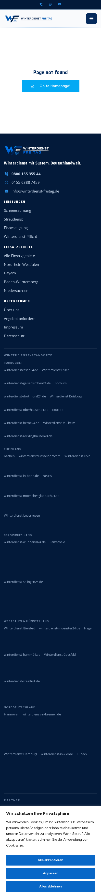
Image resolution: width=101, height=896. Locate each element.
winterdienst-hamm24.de (22, 654)
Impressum (13, 327)
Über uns (11, 309)
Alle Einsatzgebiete (19, 255)
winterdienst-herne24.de (21, 423)
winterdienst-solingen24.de (23, 581)
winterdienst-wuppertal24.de (24, 542)
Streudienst (13, 219)
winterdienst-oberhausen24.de (26, 409)
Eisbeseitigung (16, 227)
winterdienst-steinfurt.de (22, 681)
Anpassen (50, 873)
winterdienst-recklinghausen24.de (28, 436)
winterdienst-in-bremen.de (42, 714)
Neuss (47, 475)
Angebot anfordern (19, 318)
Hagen (89, 628)
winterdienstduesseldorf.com (40, 456)
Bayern (10, 272)
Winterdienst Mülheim (59, 423)
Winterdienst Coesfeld (60, 654)
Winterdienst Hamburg (20, 754)
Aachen (9, 456)
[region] (50, 851)
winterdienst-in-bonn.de (21, 475)
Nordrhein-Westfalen (21, 264)
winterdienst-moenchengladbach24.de (31, 495)
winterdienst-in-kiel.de (57, 754)
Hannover (11, 714)
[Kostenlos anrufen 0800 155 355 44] (41, 5)
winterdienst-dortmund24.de (25, 396)
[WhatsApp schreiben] (50, 5)
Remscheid (57, 542)
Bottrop (57, 409)
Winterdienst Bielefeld (19, 628)
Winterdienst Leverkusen (22, 515)
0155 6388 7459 (26, 182)
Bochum (60, 383)
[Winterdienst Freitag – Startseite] (28, 19)
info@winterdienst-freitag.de (35, 191)
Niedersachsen (16, 290)
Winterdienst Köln (77, 456)
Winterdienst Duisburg (66, 396)
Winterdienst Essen (55, 370)
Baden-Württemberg (21, 281)
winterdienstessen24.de (21, 370)
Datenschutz (14, 335)
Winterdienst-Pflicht (20, 236)
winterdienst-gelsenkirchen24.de (27, 383)
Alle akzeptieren (50, 860)
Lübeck (82, 754)
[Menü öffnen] (91, 18)
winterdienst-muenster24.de (59, 628)
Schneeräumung (17, 210)
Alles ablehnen (50, 886)
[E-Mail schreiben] (60, 5)
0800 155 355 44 (26, 173)
